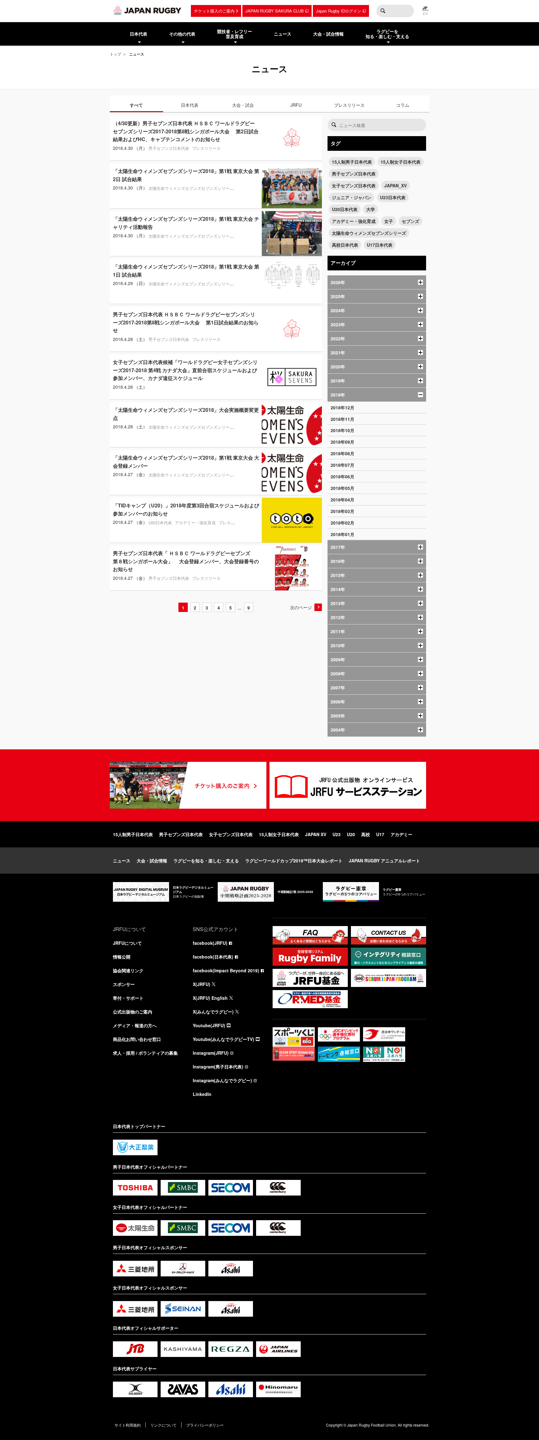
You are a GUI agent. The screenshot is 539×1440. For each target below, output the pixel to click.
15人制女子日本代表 (400, 162)
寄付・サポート (128, 998)
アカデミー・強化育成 (354, 221)
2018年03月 (342, 511)
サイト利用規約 (127, 1425)
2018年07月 (342, 465)
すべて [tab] (136, 105)
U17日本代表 (379, 245)
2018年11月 (342, 419)
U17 (380, 834)
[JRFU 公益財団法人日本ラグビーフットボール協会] (147, 10)
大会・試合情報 (152, 860)
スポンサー (124, 984)
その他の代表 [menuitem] (182, 34)
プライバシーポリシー (205, 1425)
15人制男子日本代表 (352, 162)
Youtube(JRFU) (209, 1025)
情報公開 (121, 957)
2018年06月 (342, 476)
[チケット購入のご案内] (188, 785)
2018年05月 (342, 488)
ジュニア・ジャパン (351, 197)
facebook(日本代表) (213, 957)
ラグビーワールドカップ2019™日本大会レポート (293, 860)
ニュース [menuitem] (282, 34)
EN (425, 13)
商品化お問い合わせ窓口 (137, 1039)
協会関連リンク (128, 970)
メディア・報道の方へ (135, 1025)
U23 (337, 834)
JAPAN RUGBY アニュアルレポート (384, 860)
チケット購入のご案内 (214, 11)
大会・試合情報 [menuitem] (328, 34)
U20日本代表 (344, 209)
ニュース (121, 860)
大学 (370, 209)
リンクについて (163, 1425)
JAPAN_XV (395, 185)
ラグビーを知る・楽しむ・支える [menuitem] (387, 34)
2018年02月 (342, 523)
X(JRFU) (201, 984)
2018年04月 (342, 499)
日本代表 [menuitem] (138, 34)
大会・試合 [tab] (243, 105)
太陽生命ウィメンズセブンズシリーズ (369, 233)
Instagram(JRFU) (211, 1053)
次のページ (301, 607)
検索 (382, 11)
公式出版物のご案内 (132, 1011)
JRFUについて (127, 943)
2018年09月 (342, 442)
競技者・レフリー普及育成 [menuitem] (234, 34)
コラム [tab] (402, 105)
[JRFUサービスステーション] (348, 785)
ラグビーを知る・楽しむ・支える (206, 860)
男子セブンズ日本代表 (354, 173)
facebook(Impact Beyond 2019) (226, 970)
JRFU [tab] (296, 105)
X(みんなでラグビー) (213, 1011)
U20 (351, 834)
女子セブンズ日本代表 (354, 185)
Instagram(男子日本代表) (218, 1066)
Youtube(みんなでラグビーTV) (223, 1039)
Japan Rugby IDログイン (338, 11)
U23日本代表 (392, 197)
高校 (365, 834)
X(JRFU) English (210, 998)
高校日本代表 (345, 245)
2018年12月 (342, 407)
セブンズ (410, 221)
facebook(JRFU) (210, 943)
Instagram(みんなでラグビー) (222, 1080)
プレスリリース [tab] (349, 105)
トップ (115, 54)
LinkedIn (202, 1094)
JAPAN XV (315, 834)
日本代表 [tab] (189, 105)
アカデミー (401, 834)
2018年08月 (342, 453)
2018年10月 (342, 430)
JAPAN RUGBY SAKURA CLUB (274, 11)
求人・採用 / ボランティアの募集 (145, 1053)
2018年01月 (342, 534)
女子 (388, 221)
